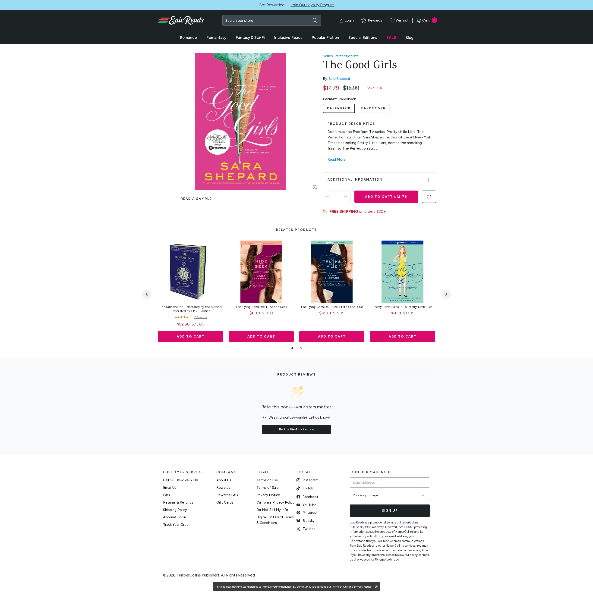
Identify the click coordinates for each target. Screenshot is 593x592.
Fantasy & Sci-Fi (250, 37)
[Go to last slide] (146, 294)
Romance (188, 37)
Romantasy (216, 37)
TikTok (308, 488)
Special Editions (362, 37)
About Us (223, 480)
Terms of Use (267, 480)
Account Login (174, 517)
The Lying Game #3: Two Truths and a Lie (331, 307)
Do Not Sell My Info (272, 510)
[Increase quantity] (345, 197)
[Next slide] (446, 294)
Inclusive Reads (288, 37)
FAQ (166, 495)
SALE (391, 37)
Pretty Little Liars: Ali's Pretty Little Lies (402, 307)
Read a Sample (196, 199)
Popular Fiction (325, 37)
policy (414, 555)
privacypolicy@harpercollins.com (379, 559)
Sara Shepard (339, 78)
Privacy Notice (268, 495)
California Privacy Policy (275, 502)
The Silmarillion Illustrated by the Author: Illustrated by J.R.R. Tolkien (190, 309)
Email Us (169, 488)
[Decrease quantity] (327, 197)
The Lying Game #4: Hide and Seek (261, 307)
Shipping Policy (175, 510)
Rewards (223, 488)
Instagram (311, 480)
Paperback (339, 108)
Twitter (309, 529)
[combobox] (271, 20)
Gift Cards (224, 502)
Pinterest (310, 513)
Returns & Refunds (178, 502)
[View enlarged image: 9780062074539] (240, 121)
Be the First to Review (296, 429)
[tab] (292, 348)
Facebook (310, 497)
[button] (429, 197)
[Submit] (315, 20)
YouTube (309, 505)
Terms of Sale (267, 488)
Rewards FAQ (227, 495)
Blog (409, 37)
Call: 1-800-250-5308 (180, 480)
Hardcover (373, 108)
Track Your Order (176, 525)
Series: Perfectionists (341, 56)
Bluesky (309, 521)
